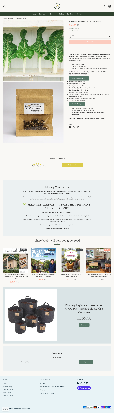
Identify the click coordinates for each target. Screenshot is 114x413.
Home (34, 14)
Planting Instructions (78, 78)
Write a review (72, 165)
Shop (52, 14)
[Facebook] (78, 383)
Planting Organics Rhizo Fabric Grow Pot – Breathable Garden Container (84, 308)
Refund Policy (7, 392)
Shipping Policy (8, 389)
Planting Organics (74, 28)
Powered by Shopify (26, 408)
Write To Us (43, 390)
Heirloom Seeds (76, 30)
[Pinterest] (87, 383)
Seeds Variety (76, 104)
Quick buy (15, 270)
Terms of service (8, 395)
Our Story (70, 14)
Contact (79, 14)
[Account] (105, 6)
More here (57, 244)
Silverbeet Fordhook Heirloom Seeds (17, 18)
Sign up (86, 362)
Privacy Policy (7, 386)
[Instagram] (81, 383)
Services (42, 14)
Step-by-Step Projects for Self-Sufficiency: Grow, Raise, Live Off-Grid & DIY (15, 277)
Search (5, 383)
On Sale (61, 14)
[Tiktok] (84, 383)
